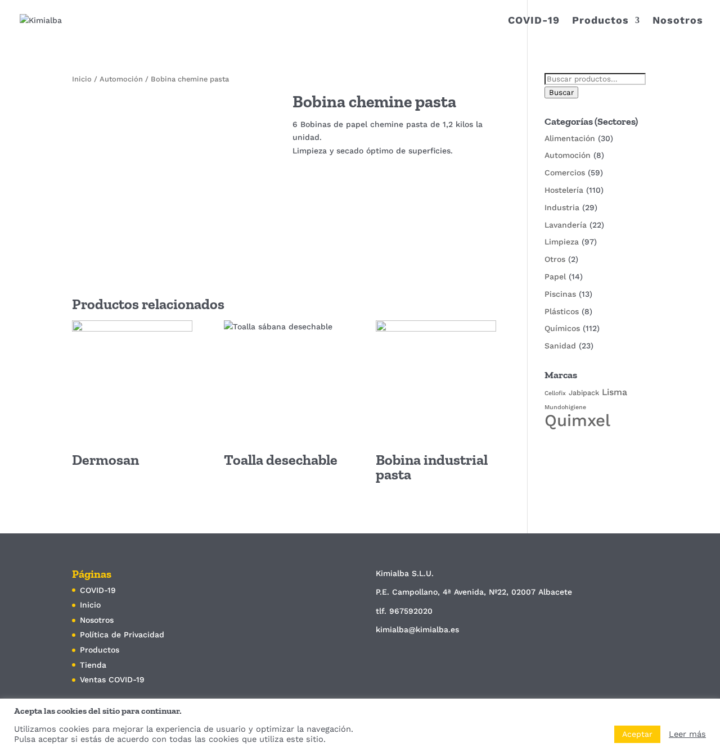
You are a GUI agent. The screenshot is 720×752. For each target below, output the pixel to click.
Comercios (564, 172)
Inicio (82, 79)
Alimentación (569, 138)
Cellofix (555, 393)
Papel (555, 276)
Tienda (93, 664)
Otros (554, 259)
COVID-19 (534, 21)
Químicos (562, 328)
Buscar (561, 92)
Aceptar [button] (637, 734)
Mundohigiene (565, 407)
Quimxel (577, 420)
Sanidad (560, 345)
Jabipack (584, 392)
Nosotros (677, 21)
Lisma (614, 392)
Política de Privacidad (122, 634)
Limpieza (561, 241)
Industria (561, 207)
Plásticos (561, 311)
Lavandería (565, 224)
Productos (600, 21)
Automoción (121, 79)
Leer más (687, 734)
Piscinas (560, 293)
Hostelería (563, 189)
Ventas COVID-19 (112, 679)
